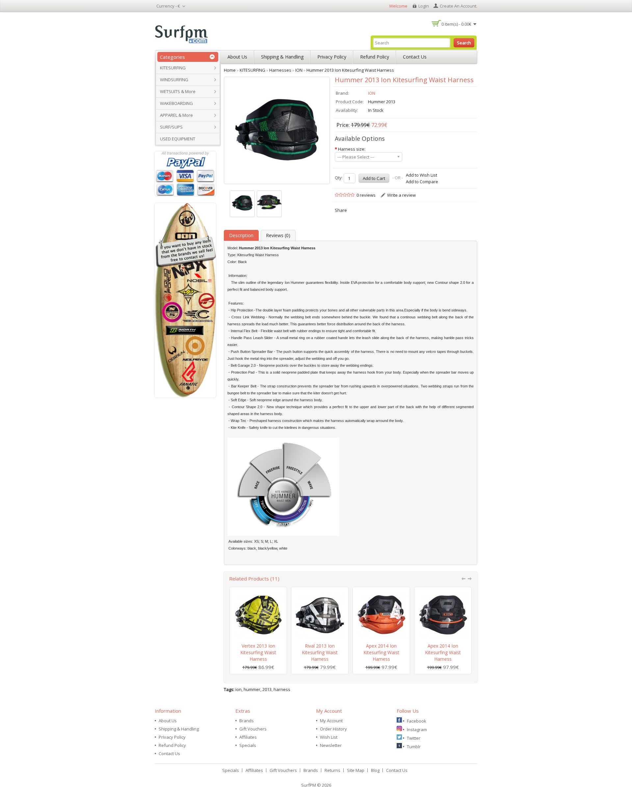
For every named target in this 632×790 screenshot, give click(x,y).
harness (282, 689)
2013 (267, 689)
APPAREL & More (176, 115)
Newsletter (331, 745)
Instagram (417, 729)
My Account (331, 721)
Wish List (328, 737)
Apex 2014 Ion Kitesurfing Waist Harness (381, 652)
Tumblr (414, 747)
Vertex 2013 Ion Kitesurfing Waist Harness (258, 652)
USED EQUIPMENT (177, 139)
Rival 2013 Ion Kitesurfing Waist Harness (320, 652)
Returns (332, 770)
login (423, 6)
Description (241, 235)
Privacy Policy (331, 57)
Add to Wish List (421, 175)
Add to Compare (422, 182)
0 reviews (366, 195)
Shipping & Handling (282, 57)
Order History (333, 729)
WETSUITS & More (178, 91)
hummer (252, 689)
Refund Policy (374, 57)
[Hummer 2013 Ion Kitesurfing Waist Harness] (242, 204)
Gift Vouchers (253, 729)
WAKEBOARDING (176, 103)
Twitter (413, 738)
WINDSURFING (174, 80)
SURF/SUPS (171, 127)
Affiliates (248, 737)
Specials (247, 745)
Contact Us (415, 57)
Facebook (416, 721)
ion (238, 689)
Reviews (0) (278, 235)
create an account (458, 6)
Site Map (355, 770)
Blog (375, 770)
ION (371, 93)
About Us (237, 57)
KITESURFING (173, 68)
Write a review (401, 195)
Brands (246, 721)
